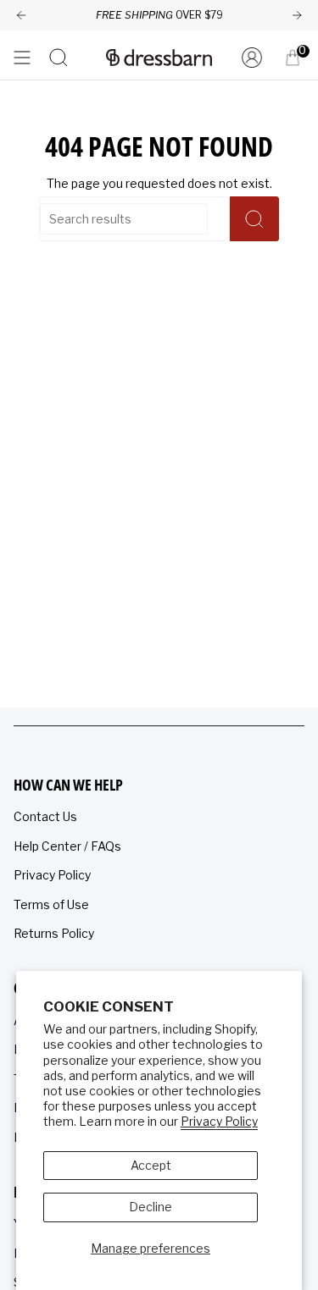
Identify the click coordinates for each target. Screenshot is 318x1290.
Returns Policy (54, 933)
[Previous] (21, 15)
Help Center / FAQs (67, 846)
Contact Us (45, 816)
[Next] (296, 15)
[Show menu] (22, 57)
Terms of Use (51, 904)
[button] (58, 57)
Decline (150, 1206)
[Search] (254, 218)
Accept (151, 1165)
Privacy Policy (219, 1121)
